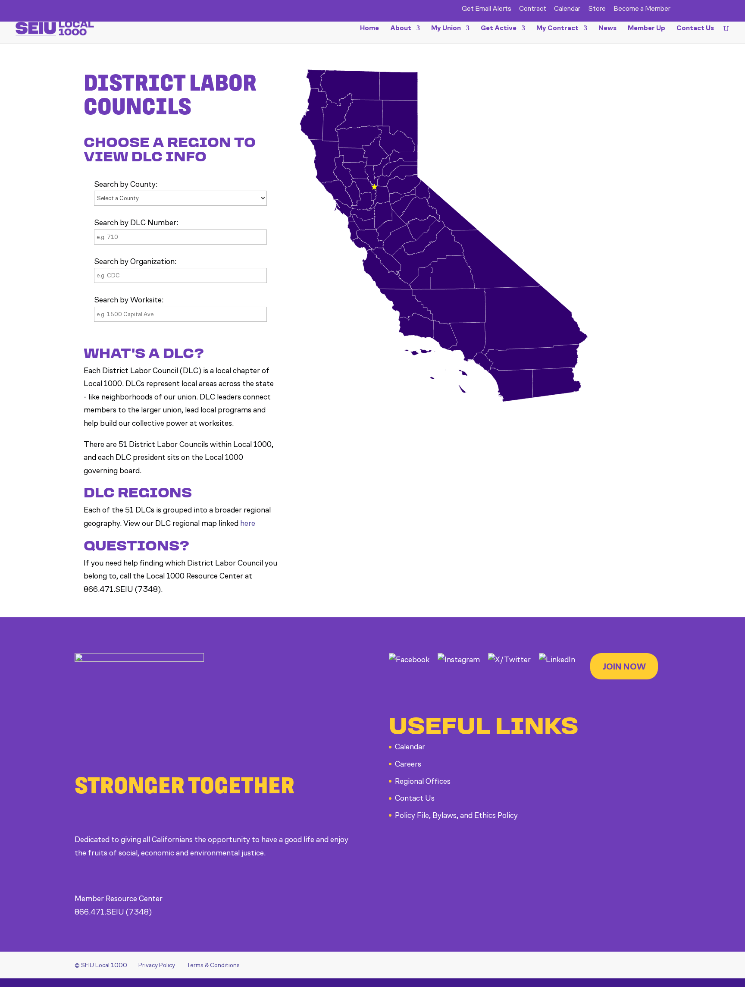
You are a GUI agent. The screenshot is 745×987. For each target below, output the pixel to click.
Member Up (646, 28)
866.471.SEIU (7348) (113, 912)
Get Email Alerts (486, 9)
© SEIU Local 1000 (101, 965)
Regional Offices (423, 781)
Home (369, 28)
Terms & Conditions (213, 965)
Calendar (567, 9)
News (607, 28)
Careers (408, 764)
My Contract (557, 28)
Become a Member (642, 9)
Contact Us (695, 28)
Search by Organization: (135, 261)
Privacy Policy (156, 965)
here (247, 523)
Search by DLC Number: (136, 222)
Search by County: (125, 184)
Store (597, 9)
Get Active (498, 28)
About (400, 28)
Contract (532, 9)
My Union (446, 28)
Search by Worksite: (128, 300)
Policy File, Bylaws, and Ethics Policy (456, 815)
